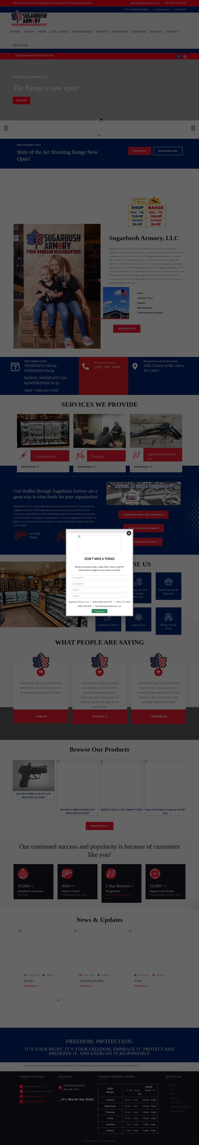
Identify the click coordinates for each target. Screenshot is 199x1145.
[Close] (129, 533)
